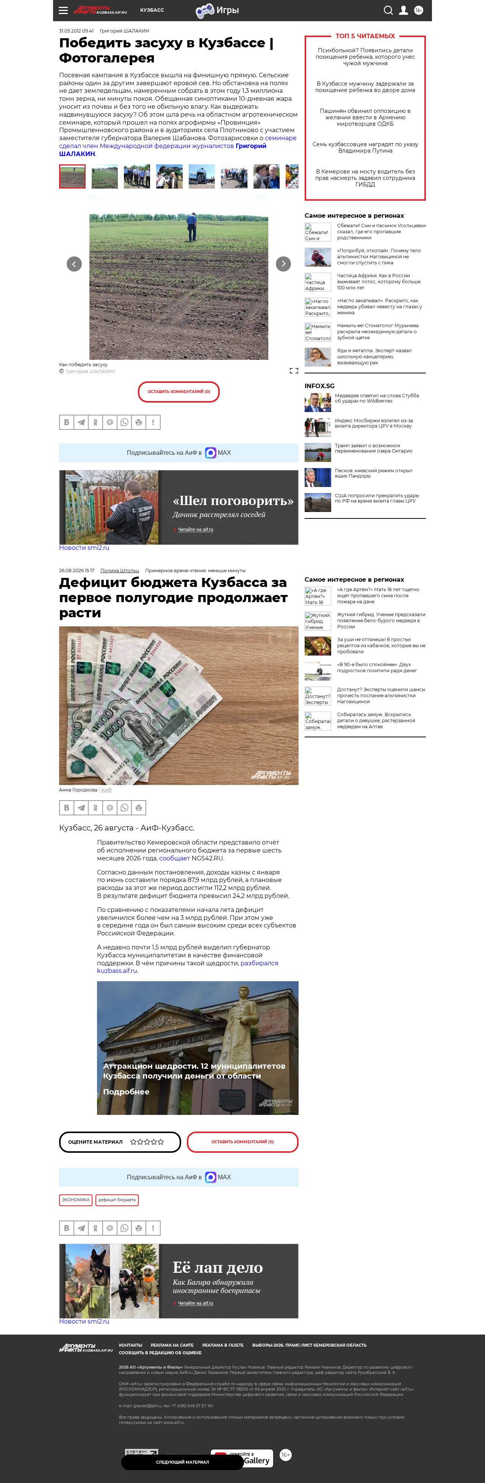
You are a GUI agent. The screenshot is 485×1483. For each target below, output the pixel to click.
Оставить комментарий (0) (179, 391)
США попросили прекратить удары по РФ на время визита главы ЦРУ (377, 498)
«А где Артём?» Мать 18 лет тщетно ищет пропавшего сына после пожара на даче (378, 595)
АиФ (106, 790)
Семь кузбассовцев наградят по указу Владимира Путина (365, 147)
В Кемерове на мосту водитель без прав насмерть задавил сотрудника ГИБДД (365, 178)
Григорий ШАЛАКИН (90, 371)
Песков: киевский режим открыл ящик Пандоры (374, 473)
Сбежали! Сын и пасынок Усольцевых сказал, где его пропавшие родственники (381, 231)
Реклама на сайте (172, 1345)
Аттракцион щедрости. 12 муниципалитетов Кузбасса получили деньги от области (194, 1071)
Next (283, 264)
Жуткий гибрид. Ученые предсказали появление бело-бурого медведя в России (381, 620)
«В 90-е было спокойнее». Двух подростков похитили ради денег (377, 667)
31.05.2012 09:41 (76, 31)
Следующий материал (182, 1462)
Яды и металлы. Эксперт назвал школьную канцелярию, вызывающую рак (374, 356)
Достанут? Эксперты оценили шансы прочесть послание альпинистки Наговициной (381, 695)
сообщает (175, 858)
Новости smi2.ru (84, 547)
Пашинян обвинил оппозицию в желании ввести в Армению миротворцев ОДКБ (365, 117)
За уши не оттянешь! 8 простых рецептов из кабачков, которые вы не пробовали (381, 645)
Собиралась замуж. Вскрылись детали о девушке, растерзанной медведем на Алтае (376, 720)
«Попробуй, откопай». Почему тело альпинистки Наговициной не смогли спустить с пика (379, 256)
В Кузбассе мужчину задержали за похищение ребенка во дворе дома (365, 87)
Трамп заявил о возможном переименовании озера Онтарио (374, 448)
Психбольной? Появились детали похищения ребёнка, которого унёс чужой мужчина (365, 57)
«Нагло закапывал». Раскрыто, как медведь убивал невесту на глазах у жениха (379, 306)
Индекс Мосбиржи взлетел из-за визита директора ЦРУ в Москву (374, 423)
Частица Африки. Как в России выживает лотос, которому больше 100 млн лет (379, 281)
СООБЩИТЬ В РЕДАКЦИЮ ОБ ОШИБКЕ (160, 1352)
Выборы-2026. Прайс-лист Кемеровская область (309, 1345)
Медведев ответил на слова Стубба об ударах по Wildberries (377, 398)
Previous (74, 264)
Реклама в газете (223, 1345)
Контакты (130, 1345)
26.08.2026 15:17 (76, 570)
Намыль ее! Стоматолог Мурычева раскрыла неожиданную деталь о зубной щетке (378, 331)
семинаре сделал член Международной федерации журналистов (178, 146)
